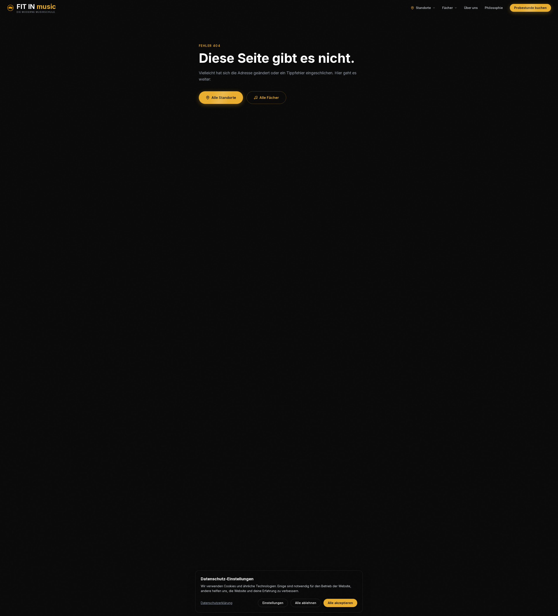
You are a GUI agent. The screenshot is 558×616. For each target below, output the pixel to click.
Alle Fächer (269, 97)
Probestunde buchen (530, 8)
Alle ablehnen (305, 603)
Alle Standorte (223, 97)
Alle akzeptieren (340, 603)
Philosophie (494, 8)
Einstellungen (272, 603)
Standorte (423, 8)
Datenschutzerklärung (216, 603)
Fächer (447, 8)
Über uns (471, 8)
